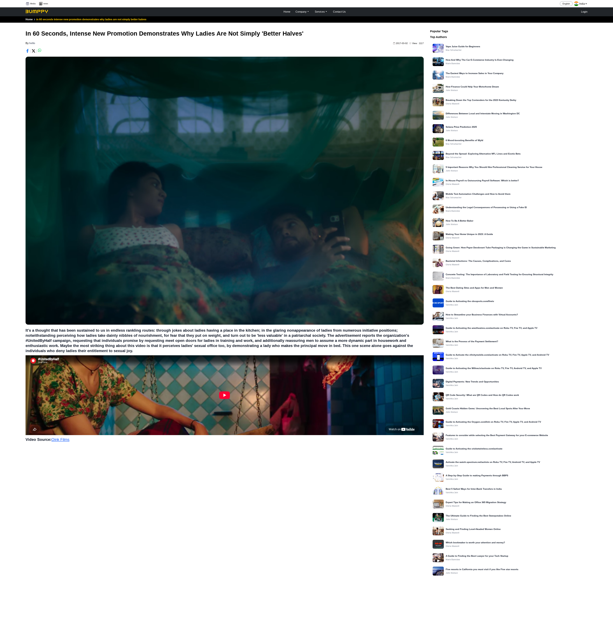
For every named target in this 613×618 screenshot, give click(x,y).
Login (584, 11)
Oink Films (60, 439)
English (566, 3)
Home (29, 19)
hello (32, 43)
